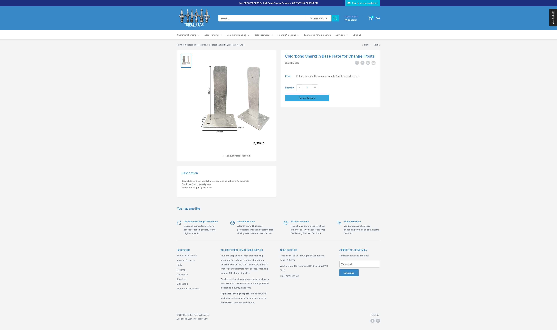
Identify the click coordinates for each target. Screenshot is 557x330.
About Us (181, 278)
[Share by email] (373, 62)
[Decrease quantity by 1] (299, 88)
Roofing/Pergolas (287, 34)
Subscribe (349, 272)
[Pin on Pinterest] (362, 62)
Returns (181, 269)
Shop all (357, 34)
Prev (366, 45)
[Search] (335, 18)
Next (376, 45)
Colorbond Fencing (236, 34)
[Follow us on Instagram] (378, 321)
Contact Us (182, 274)
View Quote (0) (553, 17)
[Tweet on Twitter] (368, 62)
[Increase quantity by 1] (315, 88)
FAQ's (179, 264)
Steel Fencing (212, 34)
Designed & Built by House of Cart (192, 319)
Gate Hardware (262, 34)
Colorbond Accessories (195, 45)
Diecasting (182, 283)
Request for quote (307, 98)
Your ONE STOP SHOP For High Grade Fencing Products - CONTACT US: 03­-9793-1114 (278, 3)
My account (350, 19)
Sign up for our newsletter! (364, 3)
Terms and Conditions (188, 288)
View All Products (186, 260)
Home (179, 45)
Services (340, 34)
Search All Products (187, 255)
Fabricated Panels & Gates (317, 34)
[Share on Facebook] (357, 62)
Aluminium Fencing (186, 34)
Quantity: (290, 87)
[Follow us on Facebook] (372, 321)
